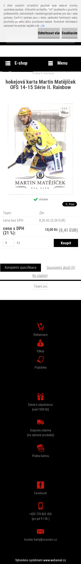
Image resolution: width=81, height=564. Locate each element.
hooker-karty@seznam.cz (40, 539)
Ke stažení (39, 275)
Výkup (40, 351)
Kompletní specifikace (20, 267)
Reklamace (41, 335)
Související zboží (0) (61, 267)
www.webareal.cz (54, 560)
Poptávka (41, 367)
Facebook (40, 493)
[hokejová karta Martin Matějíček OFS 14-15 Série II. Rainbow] (40, 105)
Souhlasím (69, 33)
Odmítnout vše (49, 33)
